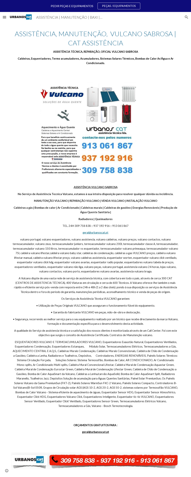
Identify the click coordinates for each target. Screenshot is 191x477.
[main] (95, 47)
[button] (4, 17)
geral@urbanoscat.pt (95, 232)
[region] (95, 6)
